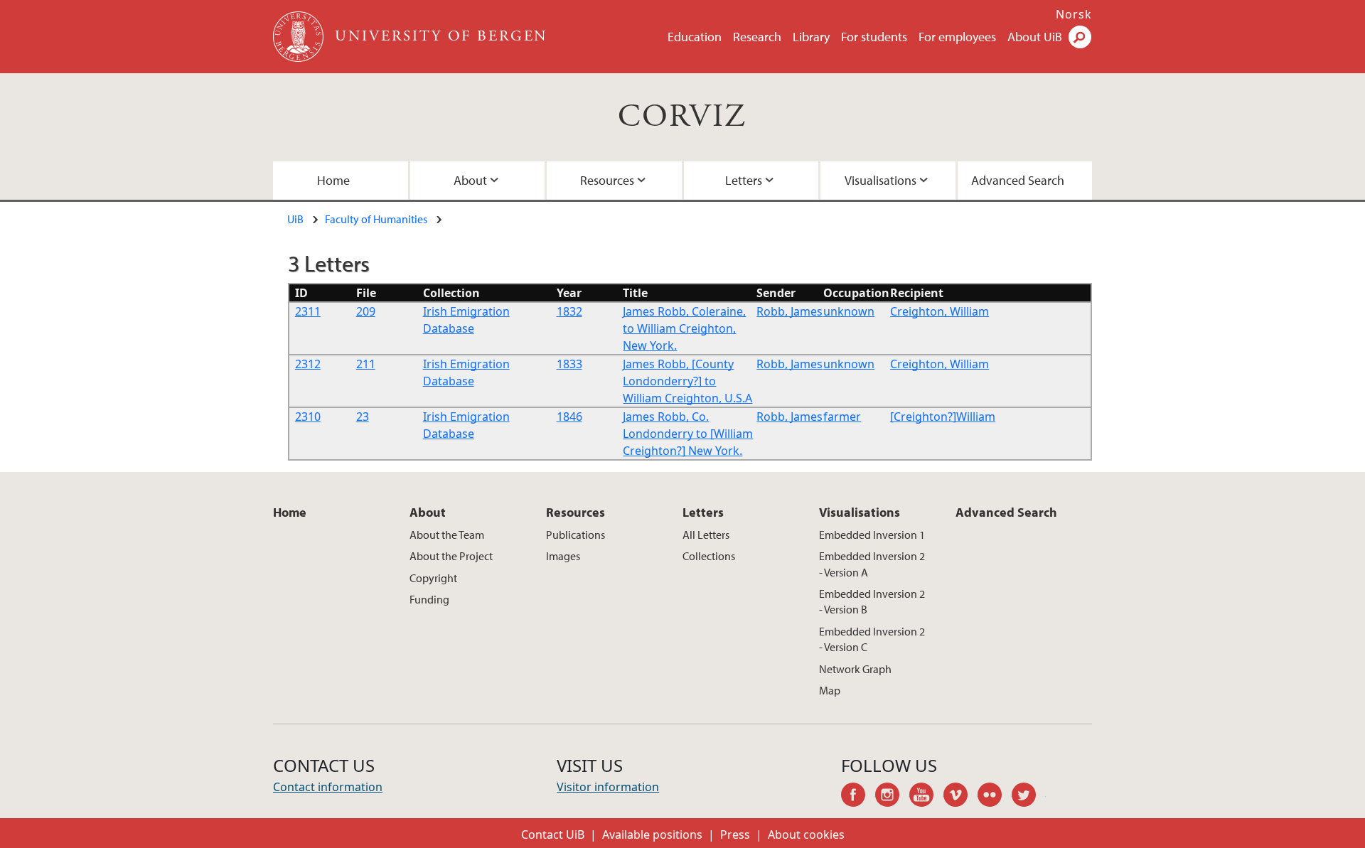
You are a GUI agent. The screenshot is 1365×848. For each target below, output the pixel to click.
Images (563, 556)
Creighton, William (939, 311)
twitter (1029, 797)
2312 (308, 364)
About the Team (447, 534)
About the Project (451, 556)
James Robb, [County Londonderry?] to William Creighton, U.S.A (687, 381)
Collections (708, 556)
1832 (569, 311)
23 (362, 416)
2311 (308, 311)
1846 (569, 416)
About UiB (1034, 36)
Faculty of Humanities (376, 219)
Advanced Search (1017, 180)
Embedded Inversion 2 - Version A (872, 564)
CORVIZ (682, 117)
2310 (308, 416)
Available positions (652, 834)
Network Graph (855, 669)
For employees (957, 36)
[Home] (299, 36)
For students (874, 36)
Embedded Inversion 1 (872, 534)
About (470, 180)
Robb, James (789, 311)
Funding (429, 599)
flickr (995, 797)
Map (829, 690)
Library (811, 36)
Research (757, 36)
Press (735, 834)
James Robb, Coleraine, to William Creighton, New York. (684, 328)
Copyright (433, 578)
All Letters (705, 534)
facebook (858, 797)
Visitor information (608, 787)
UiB (295, 219)
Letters (743, 180)
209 (365, 311)
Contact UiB (552, 834)
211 (365, 364)
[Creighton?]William (942, 416)
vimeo (960, 797)
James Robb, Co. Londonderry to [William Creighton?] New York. (688, 433)
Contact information (327, 787)
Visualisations (880, 180)
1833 (569, 364)
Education (695, 36)
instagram (892, 797)
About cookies (806, 834)
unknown (848, 311)
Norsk (1074, 14)
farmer (842, 416)
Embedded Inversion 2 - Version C (872, 639)
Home (333, 180)
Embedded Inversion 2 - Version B (872, 601)
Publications (575, 534)
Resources (607, 180)
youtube (926, 797)
